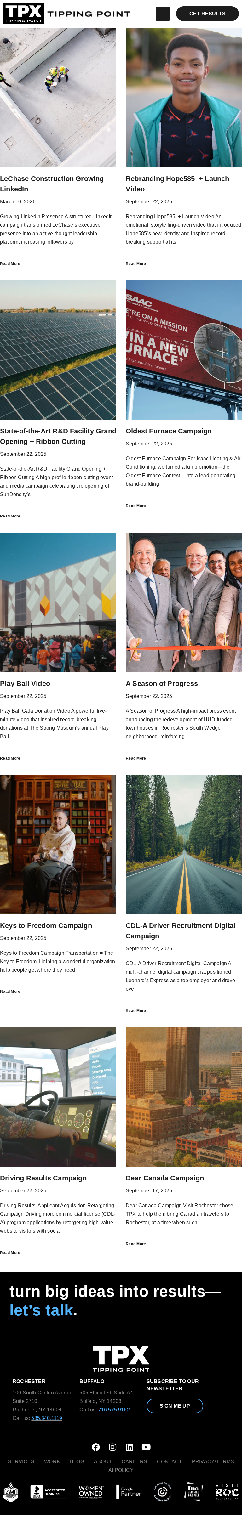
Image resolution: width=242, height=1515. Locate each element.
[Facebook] (96, 1447)
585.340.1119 (46, 1418)
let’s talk (41, 1310)
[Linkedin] (129, 1447)
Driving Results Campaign (43, 1178)
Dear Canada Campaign (165, 1178)
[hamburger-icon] (163, 14)
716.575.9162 (114, 1409)
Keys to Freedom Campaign (46, 926)
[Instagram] (112, 1447)
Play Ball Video (25, 683)
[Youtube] (146, 1447)
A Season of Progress (162, 683)
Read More (10, 264)
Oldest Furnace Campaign (169, 431)
